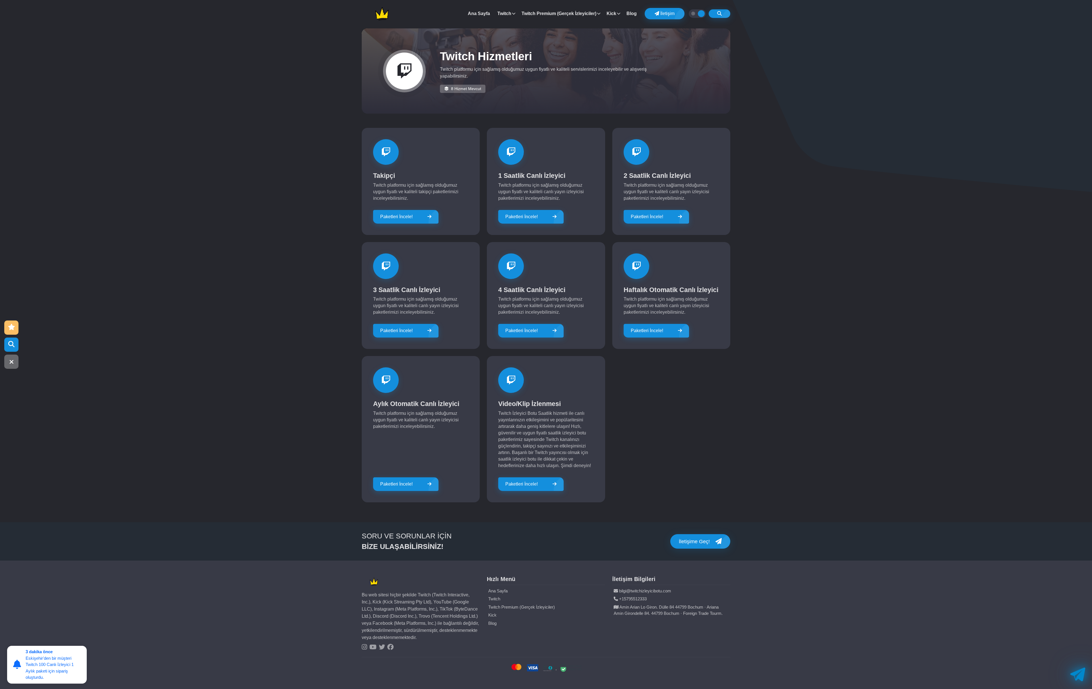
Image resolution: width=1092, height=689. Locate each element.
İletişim (667, 13)
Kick (611, 13)
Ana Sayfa (479, 13)
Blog (631, 13)
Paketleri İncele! (396, 216)
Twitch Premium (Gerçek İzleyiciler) (559, 13)
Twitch (504, 13)
